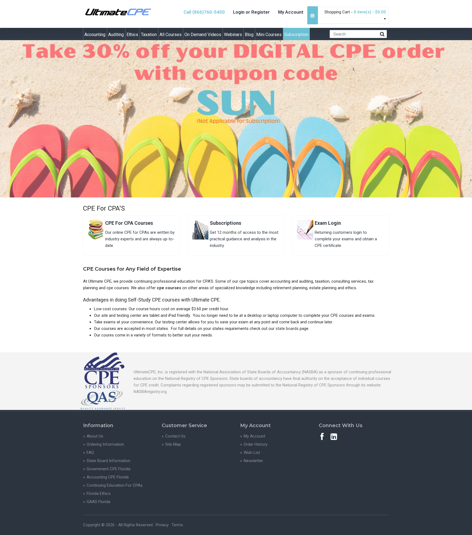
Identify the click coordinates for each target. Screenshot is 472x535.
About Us (95, 436)
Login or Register (251, 12)
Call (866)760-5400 (204, 12)
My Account (290, 12)
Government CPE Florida (108, 468)
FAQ (90, 452)
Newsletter (253, 460)
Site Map (173, 444)
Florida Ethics (99, 493)
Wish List (252, 452)
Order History (255, 444)
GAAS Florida (98, 501)
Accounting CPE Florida (108, 477)
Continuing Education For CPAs (115, 485)
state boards (287, 328)
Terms (177, 524)
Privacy (162, 524)
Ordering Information (105, 444)
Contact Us (175, 436)
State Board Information (108, 460)
